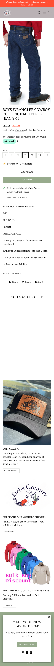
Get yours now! (27, 644)
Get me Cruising (11, 471)
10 (18, 155)
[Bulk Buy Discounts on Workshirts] (27, 562)
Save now (9, 605)
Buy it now (27, 180)
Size (5, 150)
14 (40, 155)
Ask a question (12, 273)
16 (47, 155)
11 (25, 155)
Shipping (19, 130)
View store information (17, 197)
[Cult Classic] (27, 412)
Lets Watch (9, 532)
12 (32, 155)
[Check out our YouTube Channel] (27, 495)
